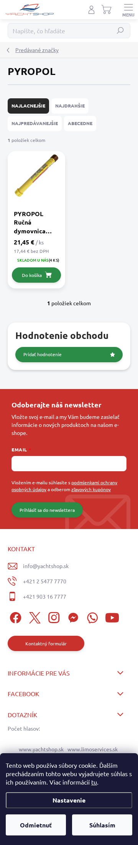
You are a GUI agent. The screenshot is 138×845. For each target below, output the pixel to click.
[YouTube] (112, 616)
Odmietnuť (36, 825)
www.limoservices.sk (92, 749)
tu (94, 782)
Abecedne (80, 123)
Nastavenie (69, 800)
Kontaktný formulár (46, 643)
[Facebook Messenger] (72, 616)
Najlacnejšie (28, 106)
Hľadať (120, 31)
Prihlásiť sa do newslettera (47, 510)
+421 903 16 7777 (44, 596)
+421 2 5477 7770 (44, 581)
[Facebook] (14, 616)
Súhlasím (102, 825)
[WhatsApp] (91, 616)
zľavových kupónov (91, 489)
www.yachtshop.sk (41, 749)
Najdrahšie (70, 106)
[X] (33, 616)
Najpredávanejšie (35, 123)
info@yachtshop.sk (46, 565)
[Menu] (128, 9)
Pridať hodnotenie (42, 354)
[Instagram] (52, 616)
